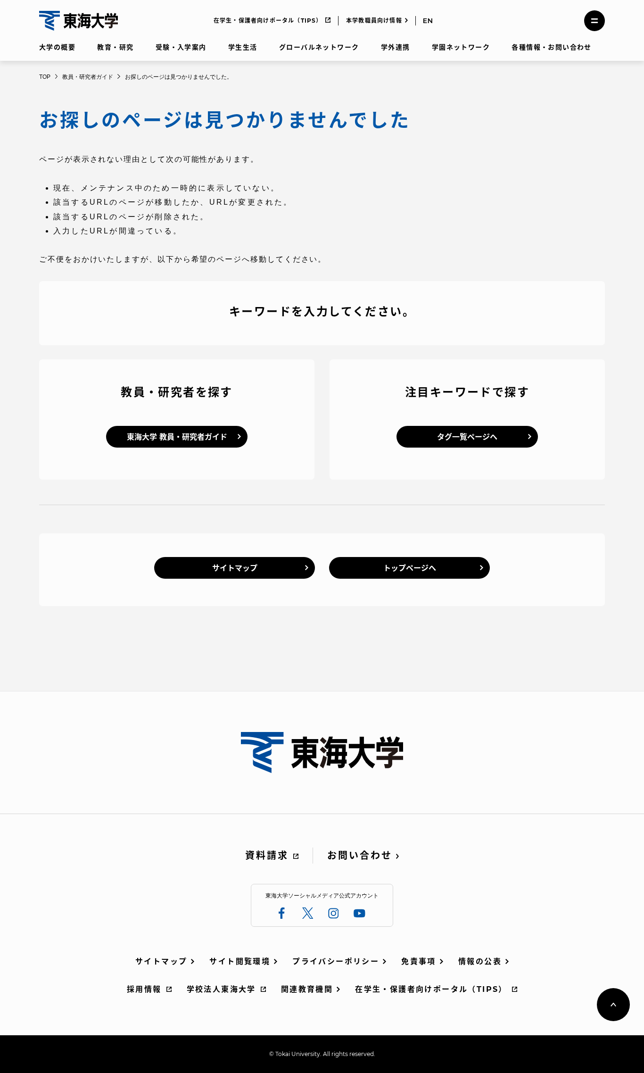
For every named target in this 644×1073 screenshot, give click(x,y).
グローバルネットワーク (319, 47)
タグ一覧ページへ (467, 437)
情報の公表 (480, 961)
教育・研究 (115, 47)
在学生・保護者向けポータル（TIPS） (268, 20)
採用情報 (144, 989)
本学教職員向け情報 (374, 20)
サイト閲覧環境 (239, 961)
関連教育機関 (307, 989)
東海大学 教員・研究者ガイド (177, 437)
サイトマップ (234, 568)
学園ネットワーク (461, 47)
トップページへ (409, 568)
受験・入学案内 (181, 47)
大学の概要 (57, 47)
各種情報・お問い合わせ (551, 47)
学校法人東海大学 (221, 989)
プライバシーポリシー (335, 961)
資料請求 (267, 855)
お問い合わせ (359, 855)
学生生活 (242, 47)
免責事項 (418, 961)
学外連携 (395, 47)
